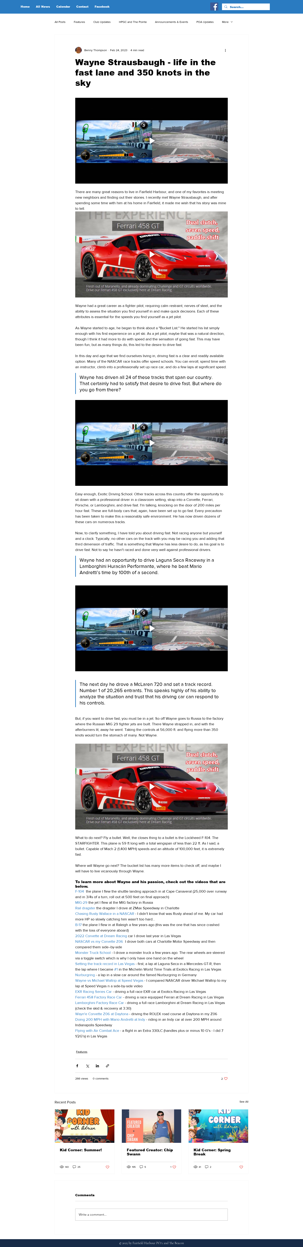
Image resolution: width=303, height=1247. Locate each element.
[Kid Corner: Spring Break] (218, 1126)
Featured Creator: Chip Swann (150, 1152)
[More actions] (225, 50)
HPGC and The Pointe (133, 22)
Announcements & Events (171, 22)
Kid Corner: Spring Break (212, 1152)
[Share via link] (107, 1066)
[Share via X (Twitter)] (87, 1066)
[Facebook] (214, 6)
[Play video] (151, 141)
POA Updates (205, 22)
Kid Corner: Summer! (81, 1150)
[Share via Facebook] (77, 1066)
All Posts (60, 22)
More (225, 22)
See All (244, 1101)
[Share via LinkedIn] (97, 1066)
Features (79, 22)
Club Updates (102, 22)
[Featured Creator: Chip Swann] (151, 1126)
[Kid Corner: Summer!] (84, 1126)
